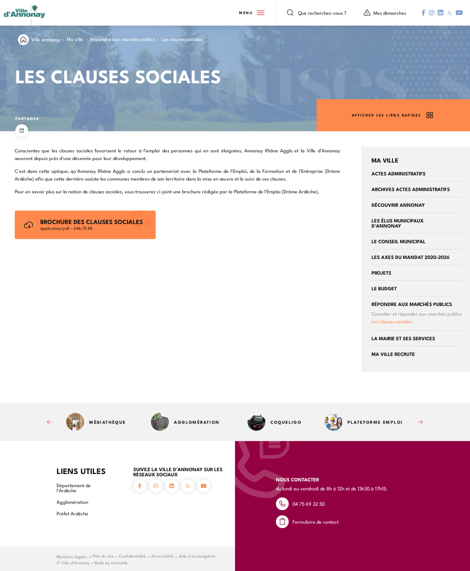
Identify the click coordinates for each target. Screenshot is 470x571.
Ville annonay (45, 39)
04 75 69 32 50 (309, 503)
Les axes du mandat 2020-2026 (411, 257)
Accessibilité (162, 555)
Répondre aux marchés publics (122, 39)
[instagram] (432, 13)
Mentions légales (72, 556)
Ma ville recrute (393, 354)
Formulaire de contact (316, 521)
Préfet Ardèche (72, 513)
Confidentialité (132, 555)
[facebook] (423, 13)
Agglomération (72, 501)
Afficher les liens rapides (386, 115)
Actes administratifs (399, 173)
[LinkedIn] (21, 130)
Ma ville (75, 39)
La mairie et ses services (403, 338)
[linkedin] (440, 13)
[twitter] (449, 13)
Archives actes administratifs (411, 189)
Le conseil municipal (399, 241)
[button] (251, 12)
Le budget (384, 288)
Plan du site (103, 555)
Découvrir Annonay (398, 204)
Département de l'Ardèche (74, 488)
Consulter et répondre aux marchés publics (417, 313)
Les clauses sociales (392, 321)
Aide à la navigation (197, 555)
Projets (381, 272)
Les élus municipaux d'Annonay (398, 223)
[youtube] (459, 13)
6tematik (119, 562)
